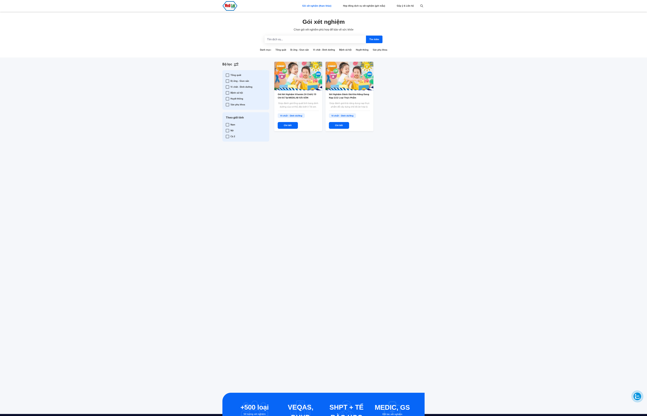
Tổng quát (280, 50)
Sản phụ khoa (380, 50)
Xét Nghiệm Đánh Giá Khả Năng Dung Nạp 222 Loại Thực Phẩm (349, 96)
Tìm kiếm (374, 39)
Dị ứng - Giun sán (299, 50)
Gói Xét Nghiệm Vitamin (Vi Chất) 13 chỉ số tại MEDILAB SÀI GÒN (297, 96)
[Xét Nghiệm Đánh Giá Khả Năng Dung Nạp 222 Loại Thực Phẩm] (349, 76)
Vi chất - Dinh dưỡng (324, 50)
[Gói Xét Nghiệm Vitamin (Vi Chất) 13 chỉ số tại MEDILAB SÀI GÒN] (298, 76)
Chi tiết (288, 125)
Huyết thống (362, 50)
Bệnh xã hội (345, 50)
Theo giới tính (235, 117)
